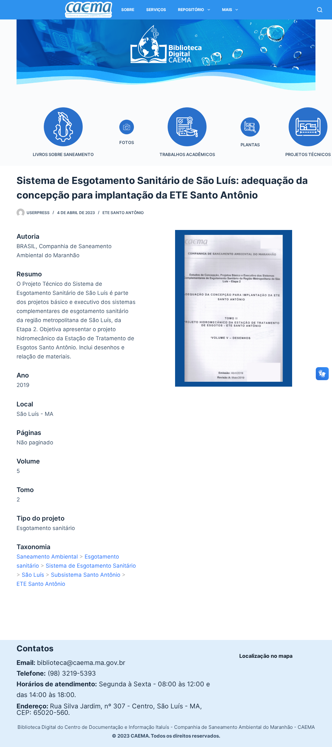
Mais (227, 9)
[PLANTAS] (250, 137)
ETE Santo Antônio (123, 212)
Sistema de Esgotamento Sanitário (91, 565)
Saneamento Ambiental (47, 556)
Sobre (127, 9)
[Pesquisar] (319, 9)
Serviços (156, 9)
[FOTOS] (126, 137)
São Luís (33, 575)
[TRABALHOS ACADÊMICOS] (187, 137)
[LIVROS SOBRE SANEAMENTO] (63, 137)
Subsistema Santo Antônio (85, 575)
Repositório (191, 9)
